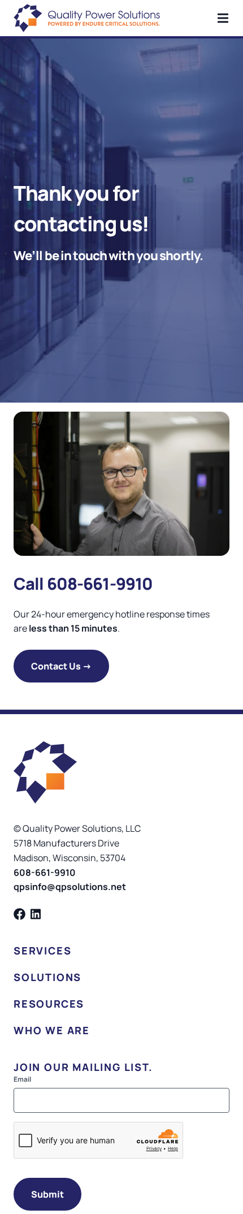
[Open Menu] (229, 18)
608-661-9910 (45, 872)
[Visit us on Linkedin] (36, 914)
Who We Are (52, 1030)
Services (42, 950)
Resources (49, 1003)
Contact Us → (61, 666)
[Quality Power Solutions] (87, 18)
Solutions (47, 977)
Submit (47, 1194)
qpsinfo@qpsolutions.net (70, 886)
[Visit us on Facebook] (19, 914)
